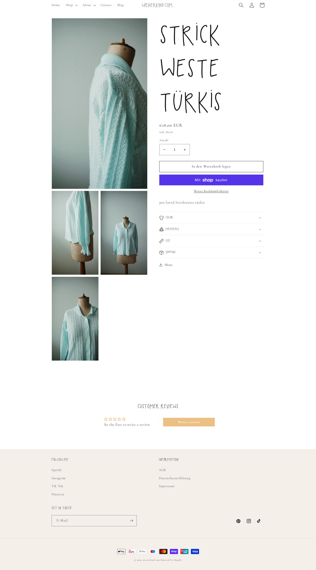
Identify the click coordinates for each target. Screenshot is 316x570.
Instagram (59, 478)
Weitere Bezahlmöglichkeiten (211, 191)
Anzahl (164, 140)
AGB (162, 470)
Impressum (167, 486)
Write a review (189, 422)
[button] (71, 5)
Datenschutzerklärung (174, 478)
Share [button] (169, 265)
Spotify (57, 470)
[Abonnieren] (131, 520)
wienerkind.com (151, 560)
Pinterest (58, 494)
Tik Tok (57, 486)
